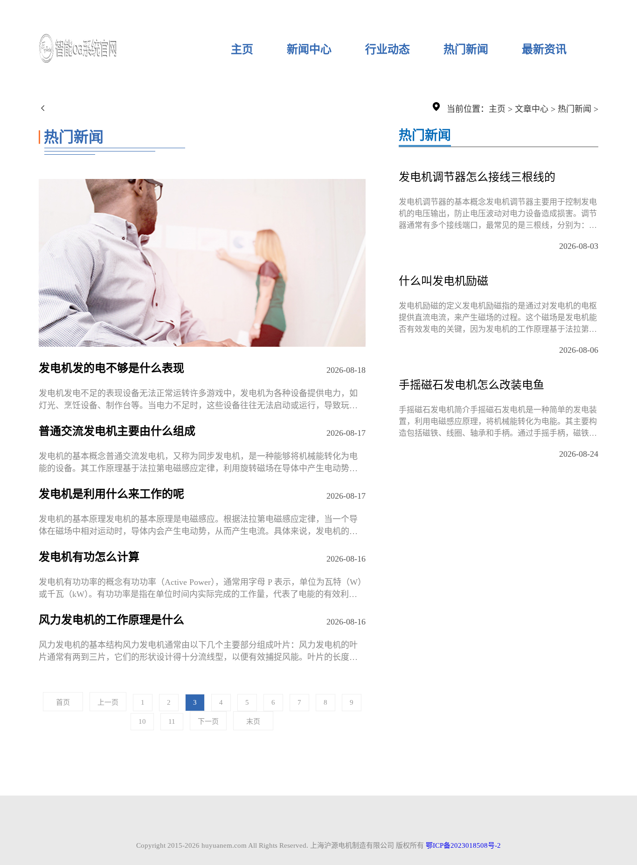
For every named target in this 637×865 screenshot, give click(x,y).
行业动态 (387, 49)
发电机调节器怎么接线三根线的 (477, 177)
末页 (253, 721)
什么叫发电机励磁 (443, 281)
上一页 (107, 702)
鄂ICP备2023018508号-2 (463, 845)
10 (142, 721)
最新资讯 (544, 49)
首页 (63, 702)
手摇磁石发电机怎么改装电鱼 (471, 385)
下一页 (208, 721)
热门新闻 (465, 49)
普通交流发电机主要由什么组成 (117, 431)
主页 (242, 49)
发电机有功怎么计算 (89, 557)
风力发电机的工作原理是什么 (111, 620)
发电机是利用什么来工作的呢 (111, 494)
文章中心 (531, 109)
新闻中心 (309, 49)
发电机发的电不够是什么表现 (111, 368)
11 (171, 721)
